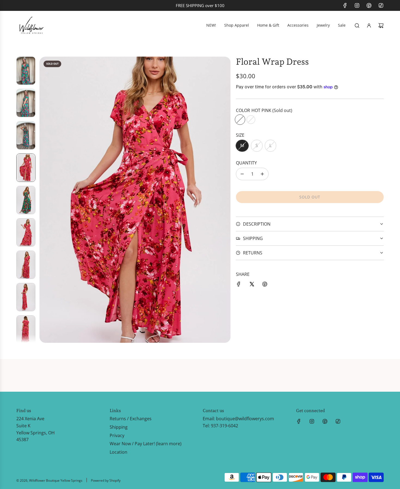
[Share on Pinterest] (265, 285)
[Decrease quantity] (242, 174)
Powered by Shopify (106, 480)
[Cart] (381, 26)
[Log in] (369, 26)
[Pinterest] (369, 5)
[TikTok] (381, 5)
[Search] (357, 26)
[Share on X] (252, 285)
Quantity (246, 163)
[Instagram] (357, 5)
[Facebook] (345, 5)
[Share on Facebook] (239, 285)
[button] (43, 199)
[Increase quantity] (262, 174)
